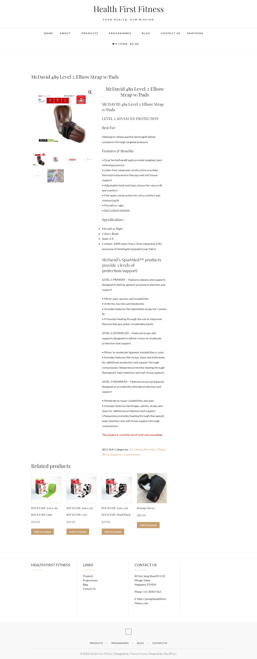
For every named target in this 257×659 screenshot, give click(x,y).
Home (48, 33)
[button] (90, 92)
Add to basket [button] (42, 531)
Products (90, 33)
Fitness (138, 449)
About (65, 33)
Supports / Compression (125, 454)
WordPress (170, 653)
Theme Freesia (138, 653)
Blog (146, 33)
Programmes (120, 33)
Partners (195, 33)
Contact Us (171, 33)
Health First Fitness (128, 9)
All (131, 449)
